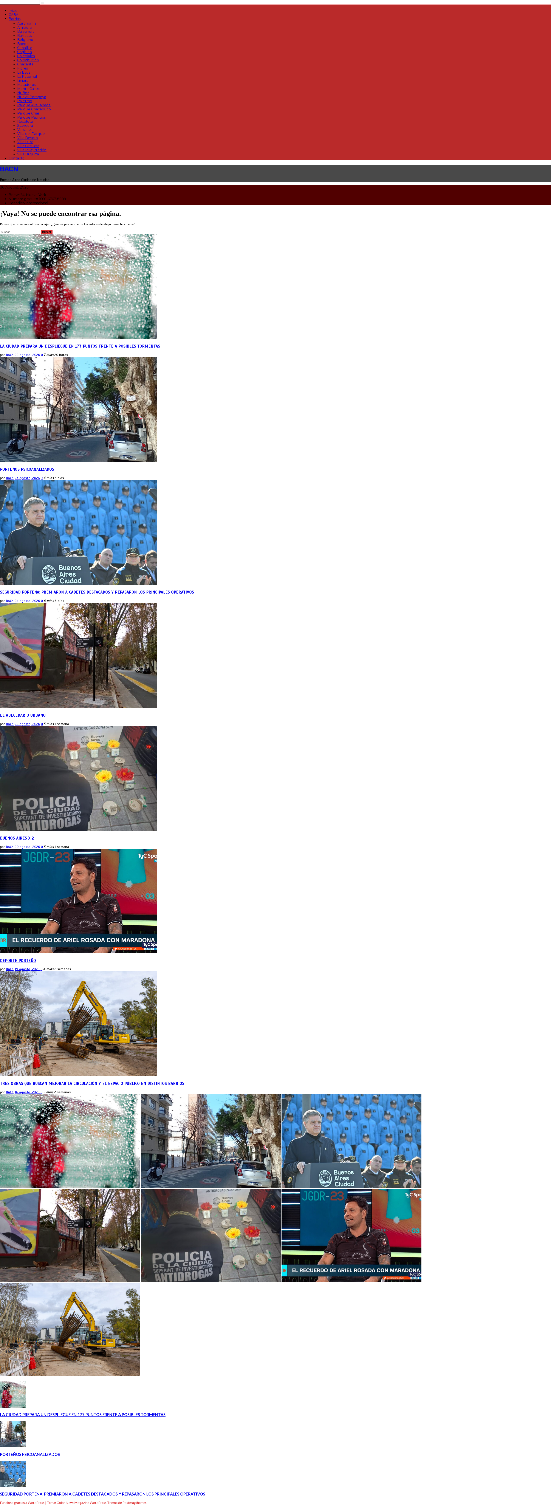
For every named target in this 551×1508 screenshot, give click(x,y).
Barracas (24, 36)
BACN (9, 169)
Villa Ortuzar (28, 146)
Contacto (17, 158)
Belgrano (25, 40)
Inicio (13, 11)
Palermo (24, 101)
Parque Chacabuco (34, 109)
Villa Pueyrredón (31, 150)
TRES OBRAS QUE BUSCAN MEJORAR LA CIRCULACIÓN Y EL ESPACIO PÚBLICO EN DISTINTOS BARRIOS (92, 1083)
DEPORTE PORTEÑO (18, 960)
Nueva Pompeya (31, 97)
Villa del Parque (31, 134)
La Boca (24, 72)
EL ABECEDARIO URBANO (23, 715)
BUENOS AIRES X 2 (17, 838)
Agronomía (27, 23)
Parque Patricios (31, 117)
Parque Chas (28, 113)
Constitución (28, 60)
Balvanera (25, 31)
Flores (22, 68)
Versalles (24, 130)
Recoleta (25, 121)
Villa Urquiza (28, 154)
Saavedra (25, 126)
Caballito (24, 48)
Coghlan (24, 52)
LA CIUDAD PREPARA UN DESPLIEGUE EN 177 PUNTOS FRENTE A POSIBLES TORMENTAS (80, 346)
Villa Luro (25, 142)
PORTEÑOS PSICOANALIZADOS (27, 469)
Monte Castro (28, 89)
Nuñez (23, 93)
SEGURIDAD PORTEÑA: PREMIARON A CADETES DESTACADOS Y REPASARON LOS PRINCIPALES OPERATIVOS (97, 592)
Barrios (14, 19)
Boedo (23, 44)
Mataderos (26, 85)
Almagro (24, 27)
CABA (13, 15)
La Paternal (27, 76)
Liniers (22, 81)
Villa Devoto (27, 138)
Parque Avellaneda (34, 105)
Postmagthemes (134, 1502)
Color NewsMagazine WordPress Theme (87, 1502)
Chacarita (25, 64)
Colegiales (26, 56)
